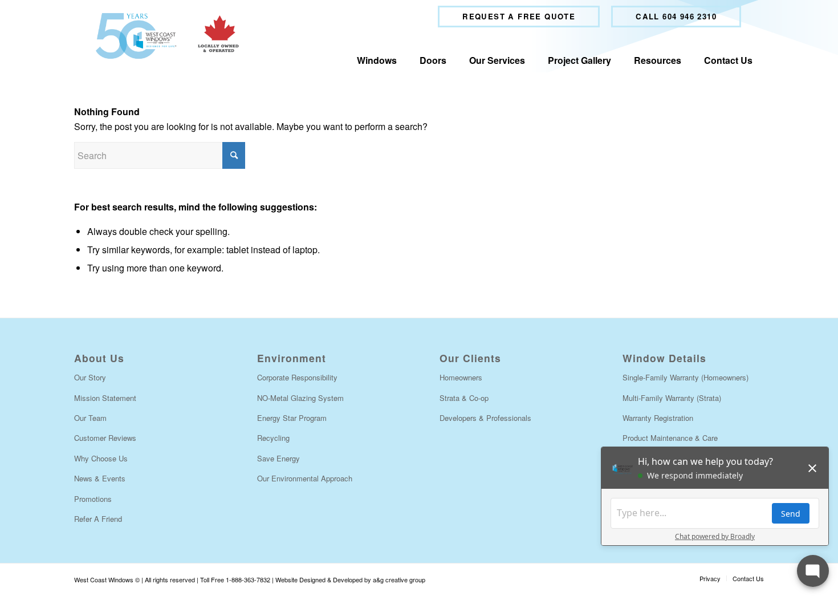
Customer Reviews (105, 437)
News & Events (99, 478)
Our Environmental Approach (304, 478)
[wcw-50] (164, 36)
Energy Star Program (292, 417)
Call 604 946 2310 (676, 16)
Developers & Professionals (485, 417)
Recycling (273, 437)
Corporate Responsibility (297, 377)
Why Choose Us (101, 458)
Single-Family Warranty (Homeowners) (685, 377)
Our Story (90, 377)
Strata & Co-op (464, 397)
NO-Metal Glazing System (300, 397)
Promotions (93, 498)
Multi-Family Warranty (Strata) (672, 397)
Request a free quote (518, 16)
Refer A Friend (98, 518)
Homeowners (461, 377)
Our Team (90, 417)
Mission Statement (105, 397)
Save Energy (278, 458)
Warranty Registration (658, 417)
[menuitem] (519, 16)
